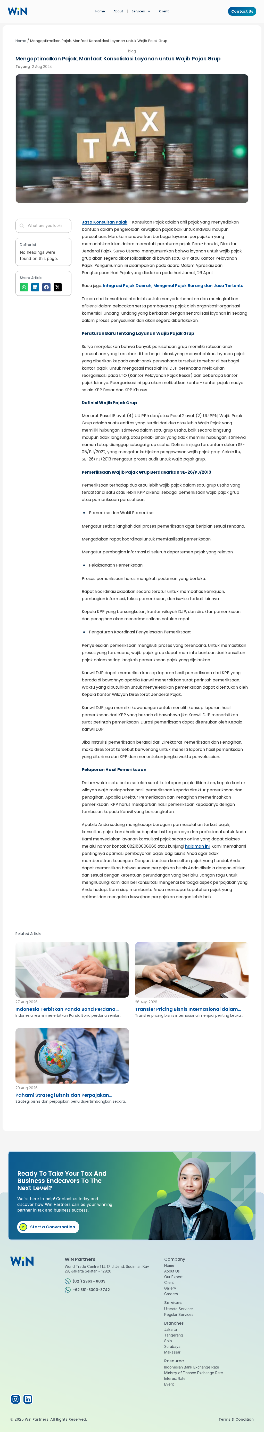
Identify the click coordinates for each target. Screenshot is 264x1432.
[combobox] (43, 226)
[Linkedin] (28, 1399)
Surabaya (172, 1346)
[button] (24, 287)
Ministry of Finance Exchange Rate (193, 1373)
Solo (168, 1341)
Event (169, 1384)
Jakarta (170, 1329)
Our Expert (173, 1277)
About (118, 11)
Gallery (170, 1288)
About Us (172, 1271)
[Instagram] (15, 1399)
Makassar (172, 1352)
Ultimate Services (179, 1309)
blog (132, 51)
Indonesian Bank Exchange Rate (191, 1367)
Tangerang (173, 1335)
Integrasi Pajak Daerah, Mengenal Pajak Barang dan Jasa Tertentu (173, 286)
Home (100, 11)
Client (164, 11)
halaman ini (197, 846)
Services (138, 11)
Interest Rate (175, 1378)
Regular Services (178, 1314)
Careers (171, 1294)
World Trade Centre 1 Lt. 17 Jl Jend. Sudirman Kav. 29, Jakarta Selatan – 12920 (107, 1268)
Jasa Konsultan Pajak (104, 222)
